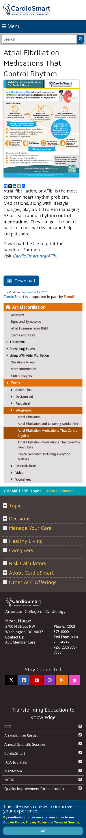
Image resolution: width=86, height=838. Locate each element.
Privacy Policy (36, 822)
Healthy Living (26, 541)
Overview (17, 315)
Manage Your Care (30, 528)
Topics (35, 490)
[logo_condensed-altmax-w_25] (43, 602)
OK (43, 830)
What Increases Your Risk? (29, 328)
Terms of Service (66, 822)
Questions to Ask (23, 362)
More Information (23, 369)
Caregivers (21, 550)
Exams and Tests (23, 335)
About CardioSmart (31, 573)
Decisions (19, 519)
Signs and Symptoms (26, 321)
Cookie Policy (13, 822)
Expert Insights (21, 376)
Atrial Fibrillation (29, 307)
